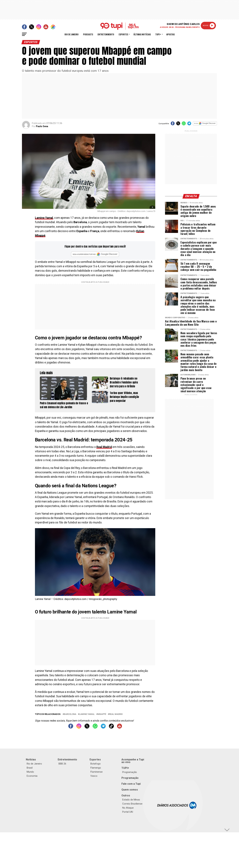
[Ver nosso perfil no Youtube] (119, 727)
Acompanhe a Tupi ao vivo (132, 761)
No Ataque (128, 807)
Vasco (93, 775)
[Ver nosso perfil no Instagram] (78, 727)
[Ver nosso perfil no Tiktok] (111, 727)
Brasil (30, 767)
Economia (32, 775)
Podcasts (88, 34)
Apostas (170, 34)
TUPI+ (125, 768)
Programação (129, 772)
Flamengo (95, 767)
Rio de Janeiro (72, 34)
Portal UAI (127, 811)
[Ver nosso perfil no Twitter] (87, 727)
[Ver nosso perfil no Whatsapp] (95, 727)
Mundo (30, 771)
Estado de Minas (131, 799)
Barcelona (70, 714)
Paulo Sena (42, 126)
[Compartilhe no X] (178, 124)
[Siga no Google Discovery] (205, 125)
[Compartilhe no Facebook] (173, 124)
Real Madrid (104, 447)
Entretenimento (106, 34)
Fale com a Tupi (131, 783)
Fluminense (96, 771)
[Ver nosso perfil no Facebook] (70, 727)
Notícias (31, 759)
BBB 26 (62, 763)
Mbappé (102, 714)
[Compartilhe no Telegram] (189, 124)
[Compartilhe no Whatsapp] (184, 124)
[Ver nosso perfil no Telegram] (103, 727)
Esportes (123, 34)
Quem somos (129, 789)
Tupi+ (158, 34)
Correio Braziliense (132, 803)
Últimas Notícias (142, 34)
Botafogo (95, 763)
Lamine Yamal (44, 217)
